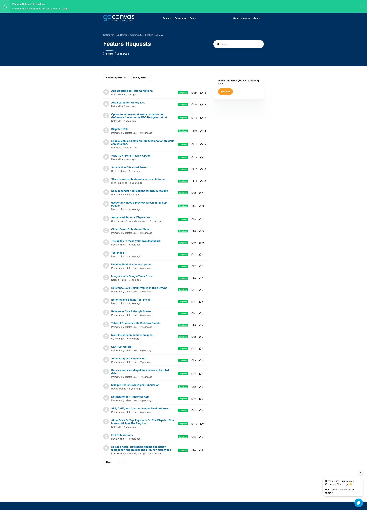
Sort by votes (140, 77)
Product (167, 18)
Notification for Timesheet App (130, 396)
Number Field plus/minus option (131, 264)
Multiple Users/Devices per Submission (135, 385)
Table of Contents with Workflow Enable (135, 323)
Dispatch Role (119, 129)
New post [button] (225, 91)
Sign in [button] (256, 18)
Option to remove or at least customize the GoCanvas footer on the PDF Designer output (139, 115)
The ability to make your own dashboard (136, 241)
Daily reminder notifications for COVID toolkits (139, 191)
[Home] (118, 18)
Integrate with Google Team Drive (131, 276)
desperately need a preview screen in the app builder (139, 204)
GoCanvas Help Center (115, 35)
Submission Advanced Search (129, 167)
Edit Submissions (122, 435)
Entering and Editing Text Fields (131, 299)
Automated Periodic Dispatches (130, 217)
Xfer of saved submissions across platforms (138, 179)
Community (180, 18)
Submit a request (241, 18)
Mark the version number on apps (132, 335)
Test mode (117, 252)
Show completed (114, 77)
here (66, 8)
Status (193, 18)
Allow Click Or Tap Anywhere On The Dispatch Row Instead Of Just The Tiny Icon (142, 421)
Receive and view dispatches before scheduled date (140, 371)
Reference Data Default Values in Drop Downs (139, 288)
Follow (109, 53)
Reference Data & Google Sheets (131, 311)
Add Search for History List (128, 102)
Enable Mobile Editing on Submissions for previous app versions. (142, 142)
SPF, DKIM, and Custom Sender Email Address (140, 408)
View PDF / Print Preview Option (131, 155)
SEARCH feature (121, 346)
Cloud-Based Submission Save (130, 229)
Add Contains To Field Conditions (132, 90)
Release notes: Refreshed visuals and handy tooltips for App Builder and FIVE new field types (141, 448)
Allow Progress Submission (128, 358)
